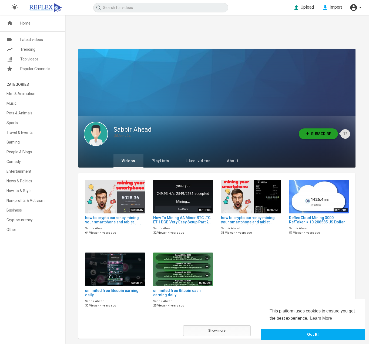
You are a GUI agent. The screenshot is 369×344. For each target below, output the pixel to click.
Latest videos (31, 40)
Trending (27, 49)
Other (11, 229)
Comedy (13, 161)
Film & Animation (20, 93)
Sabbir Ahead (132, 129)
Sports (12, 123)
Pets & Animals (19, 113)
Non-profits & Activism (25, 200)
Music (11, 103)
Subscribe (321, 134)
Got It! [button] (313, 334)
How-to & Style (19, 191)
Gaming (13, 142)
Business (14, 210)
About (232, 161)
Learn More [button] (321, 318)
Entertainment (18, 171)
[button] (355, 7)
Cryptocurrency (19, 220)
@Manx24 (122, 136)
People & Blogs (19, 152)
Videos (128, 161)
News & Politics (19, 181)
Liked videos (198, 161)
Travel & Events (19, 132)
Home (25, 23)
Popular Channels (35, 69)
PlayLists (160, 161)
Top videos (29, 59)
